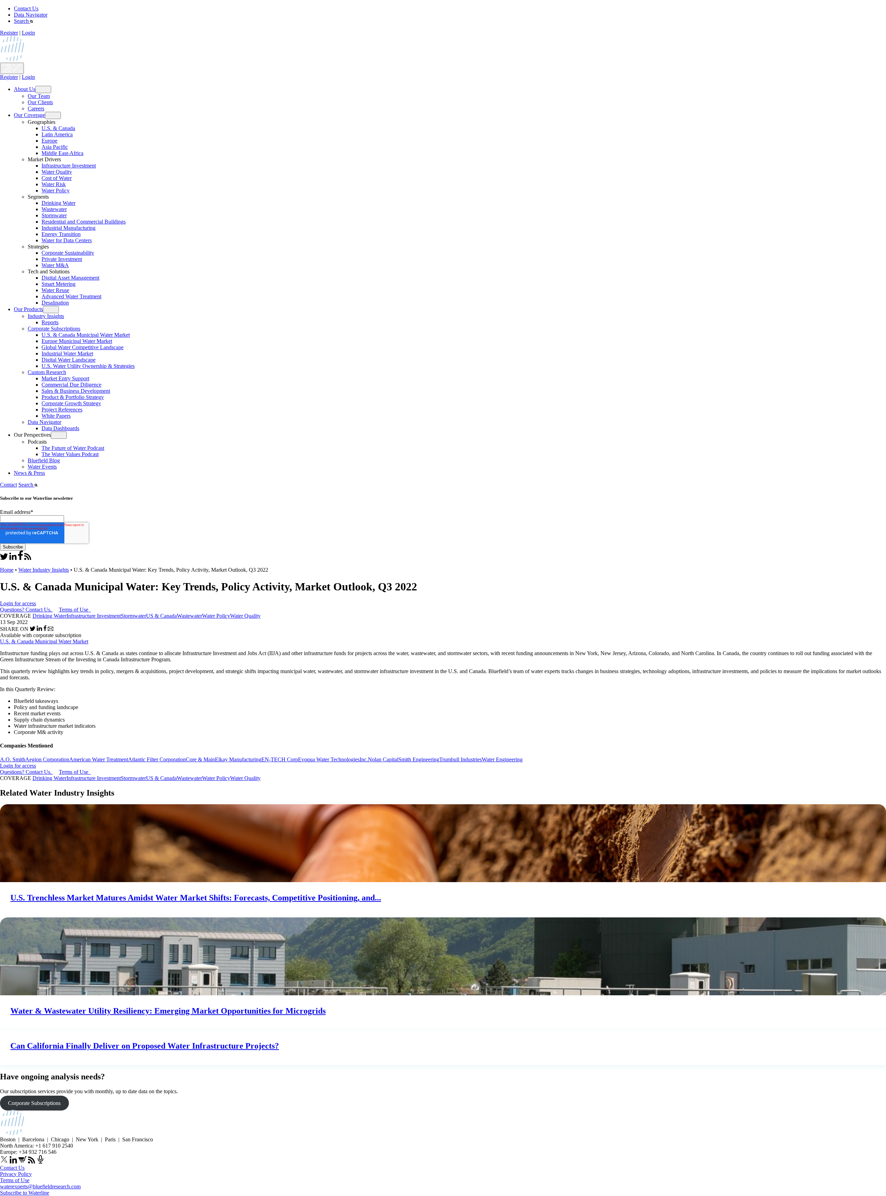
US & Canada (161, 616)
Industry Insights (46, 316)
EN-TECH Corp (279, 759)
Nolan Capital (383, 759)
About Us (24, 89)
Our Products (28, 309)
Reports (50, 322)
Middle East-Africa (62, 153)
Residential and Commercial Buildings (84, 222)
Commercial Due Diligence (71, 385)
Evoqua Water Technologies (329, 759)
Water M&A (55, 265)
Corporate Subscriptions (54, 329)
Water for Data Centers (67, 240)
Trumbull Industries (460, 759)
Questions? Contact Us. (26, 610)
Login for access (18, 603)
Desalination (55, 303)
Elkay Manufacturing (238, 759)
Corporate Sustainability (68, 253)
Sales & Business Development (76, 391)
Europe (49, 141)
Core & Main (200, 759)
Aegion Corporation (47, 759)
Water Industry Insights (43, 570)
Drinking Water (58, 203)
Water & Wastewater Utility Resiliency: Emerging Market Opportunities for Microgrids (168, 1010)
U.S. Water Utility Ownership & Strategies (88, 366)
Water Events (42, 467)
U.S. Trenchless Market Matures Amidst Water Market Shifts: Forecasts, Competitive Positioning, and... (195, 897)
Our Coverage (29, 115)
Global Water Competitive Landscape (83, 347)
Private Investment (62, 259)
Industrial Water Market (67, 353)
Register (9, 33)
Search (22, 21)
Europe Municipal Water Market (77, 341)
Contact (8, 485)
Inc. (364, 759)
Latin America (57, 134)
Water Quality (57, 172)
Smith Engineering (418, 759)
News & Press (29, 473)
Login (28, 33)
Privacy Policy (16, 1174)
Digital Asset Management (70, 278)
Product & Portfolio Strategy (73, 397)
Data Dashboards (60, 428)
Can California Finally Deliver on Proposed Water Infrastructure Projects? (144, 1045)
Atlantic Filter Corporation (157, 759)
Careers (36, 108)
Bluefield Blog (44, 460)
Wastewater (54, 209)
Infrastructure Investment (69, 166)
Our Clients (40, 102)
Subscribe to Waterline (24, 1193)
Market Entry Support (65, 378)
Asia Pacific (55, 147)
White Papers (56, 416)
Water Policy (56, 190)
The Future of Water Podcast (73, 448)
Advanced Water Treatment (71, 296)
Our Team (39, 96)
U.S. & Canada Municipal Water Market (86, 335)
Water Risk (54, 184)
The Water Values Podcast (70, 454)
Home (6, 570)
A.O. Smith (12, 759)
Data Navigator (30, 15)
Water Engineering (502, 759)
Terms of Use (74, 610)
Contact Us (26, 8)
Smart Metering (58, 284)
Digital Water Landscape (69, 360)
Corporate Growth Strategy (71, 403)
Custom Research (47, 372)
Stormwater (54, 215)
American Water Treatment (98, 759)
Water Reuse (55, 290)
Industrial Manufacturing (69, 228)
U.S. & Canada (58, 128)
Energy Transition (61, 234)
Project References (62, 410)
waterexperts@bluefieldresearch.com (40, 1186)
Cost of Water (57, 178)
